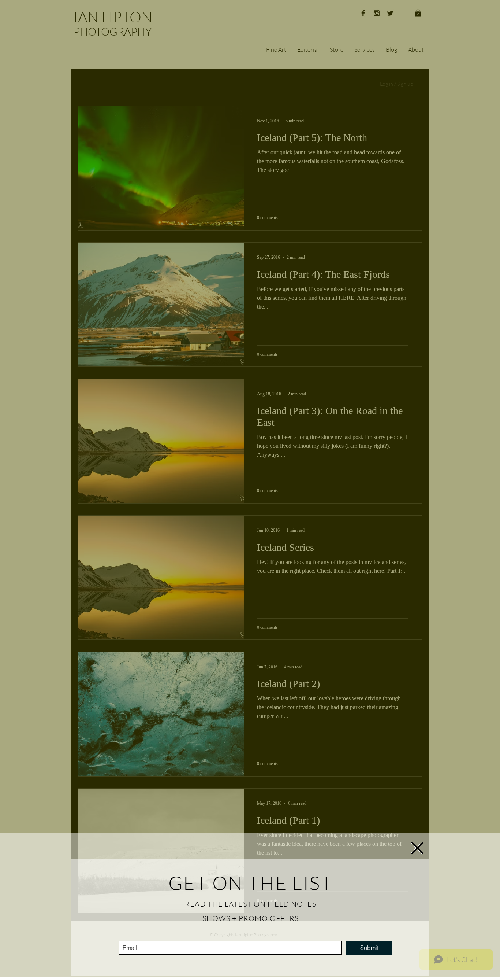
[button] (417, 848)
